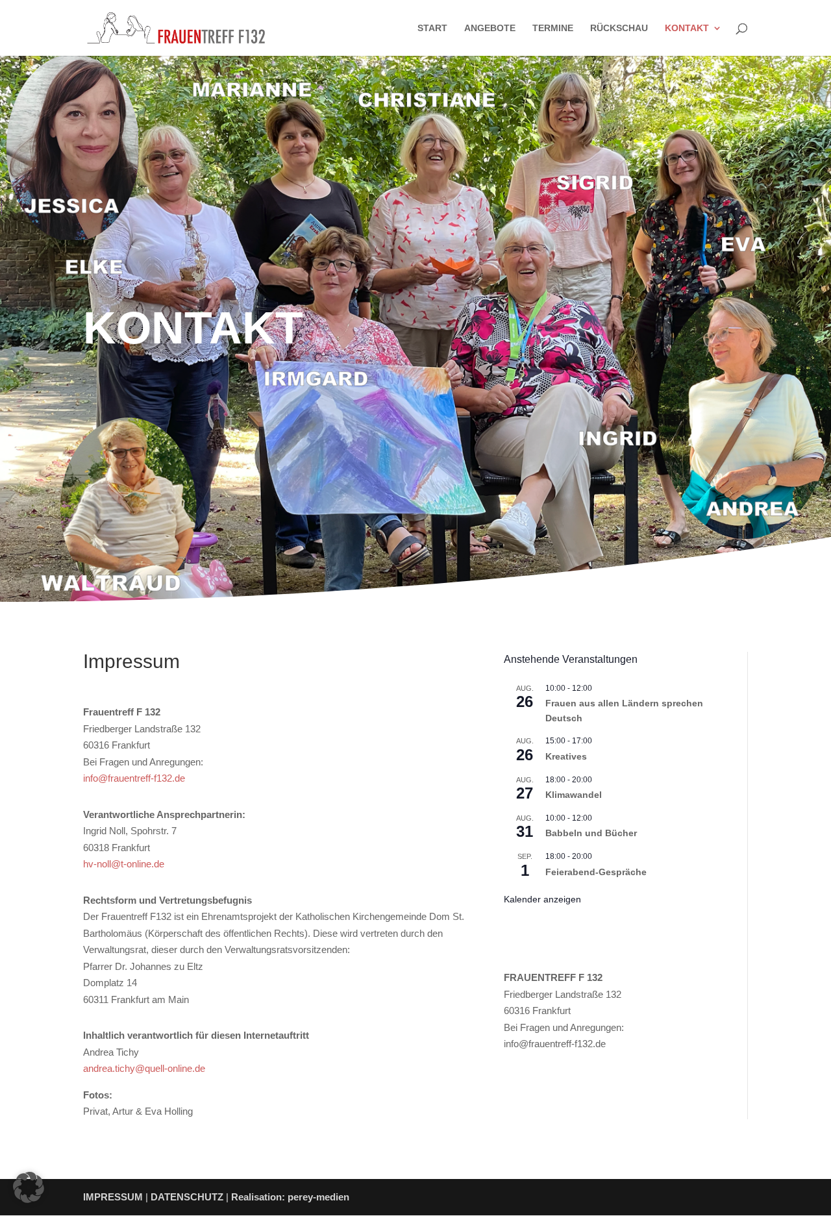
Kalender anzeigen (542, 899)
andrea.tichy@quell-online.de (144, 1068)
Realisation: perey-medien (290, 1196)
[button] (28, 1187)
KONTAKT (687, 28)
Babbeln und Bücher (591, 833)
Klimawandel (573, 794)
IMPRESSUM (113, 1196)
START (432, 28)
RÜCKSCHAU (619, 28)
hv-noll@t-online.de (123, 863)
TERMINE (552, 28)
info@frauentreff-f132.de (134, 778)
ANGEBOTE (489, 28)
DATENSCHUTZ (187, 1196)
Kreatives (566, 756)
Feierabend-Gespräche (596, 872)
